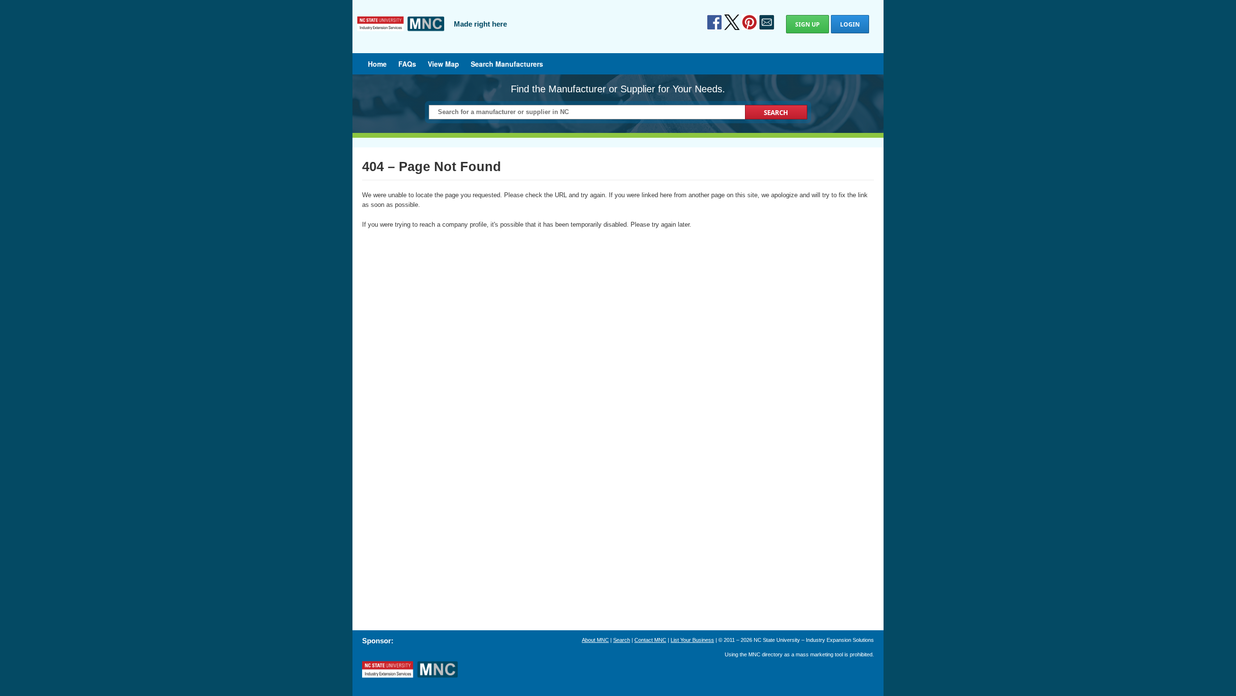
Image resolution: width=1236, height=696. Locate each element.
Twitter (732, 22)
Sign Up (807, 24)
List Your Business (692, 640)
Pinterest (749, 22)
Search (621, 640)
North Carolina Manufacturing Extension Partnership (410, 670)
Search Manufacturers (507, 64)
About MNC (595, 640)
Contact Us (766, 22)
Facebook (714, 22)
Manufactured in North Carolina (400, 31)
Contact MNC (650, 640)
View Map (443, 64)
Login (850, 24)
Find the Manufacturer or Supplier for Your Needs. (618, 89)
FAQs (407, 64)
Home (377, 64)
